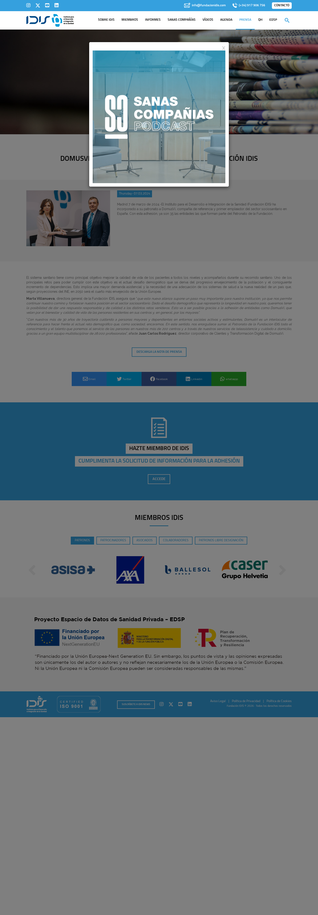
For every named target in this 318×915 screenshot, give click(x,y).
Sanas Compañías (182, 20)
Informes (153, 20)
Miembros (130, 20)
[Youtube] (47, 5)
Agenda (226, 20)
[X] (38, 5)
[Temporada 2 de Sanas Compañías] (159, 116)
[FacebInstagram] (28, 5)
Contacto (281, 5)
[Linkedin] (56, 5)
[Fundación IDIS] (50, 20)
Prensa (245, 20)
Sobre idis (106, 20)
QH (260, 20)
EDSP (273, 20)
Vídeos (208, 20)
